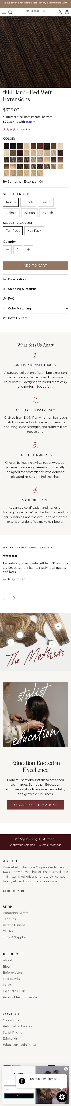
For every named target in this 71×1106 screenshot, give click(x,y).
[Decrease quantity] (7, 249)
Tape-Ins (9, 919)
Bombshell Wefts (15, 913)
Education (47, 839)
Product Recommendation (22, 997)
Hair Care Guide (14, 991)
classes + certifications (35, 805)
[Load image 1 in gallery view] (35, 52)
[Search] (12, 12)
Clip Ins (8, 931)
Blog (6, 966)
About (7, 960)
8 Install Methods (50, 845)
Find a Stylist (12, 979)
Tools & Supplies (15, 937)
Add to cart (35, 265)
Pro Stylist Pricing (26, 839)
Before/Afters (12, 972)
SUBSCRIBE (19, 1096)
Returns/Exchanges (17, 1026)
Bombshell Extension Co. (25, 181)
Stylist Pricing (12, 1032)
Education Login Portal (20, 1044)
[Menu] (4, 12)
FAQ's (7, 985)
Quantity (9, 241)
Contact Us (11, 1020)
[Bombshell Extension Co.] (35, 12)
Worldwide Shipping (22, 845)
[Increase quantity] (28, 249)
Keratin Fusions (14, 925)
